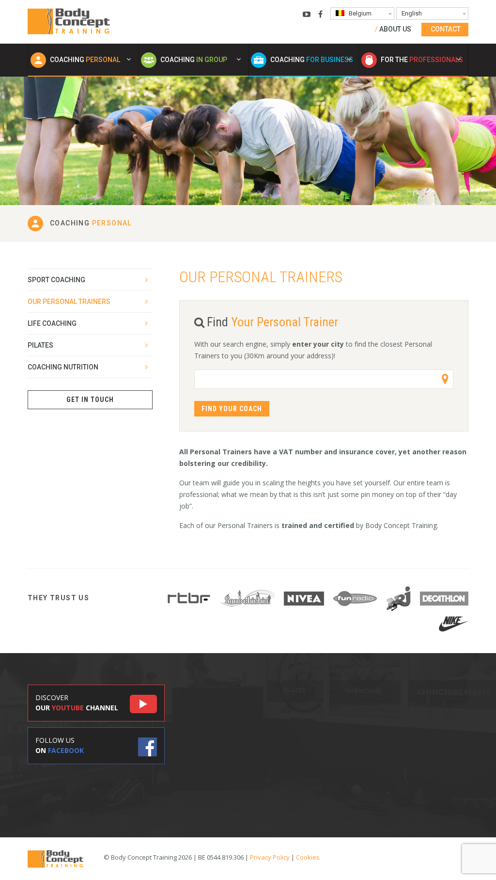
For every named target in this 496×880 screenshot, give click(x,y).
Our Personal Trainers (69, 301)
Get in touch (90, 399)
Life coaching (52, 323)
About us (395, 29)
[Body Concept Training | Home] (69, 20)
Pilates (40, 345)
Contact (446, 29)
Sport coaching (56, 280)
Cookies (308, 857)
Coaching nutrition (63, 367)
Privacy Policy (270, 857)
